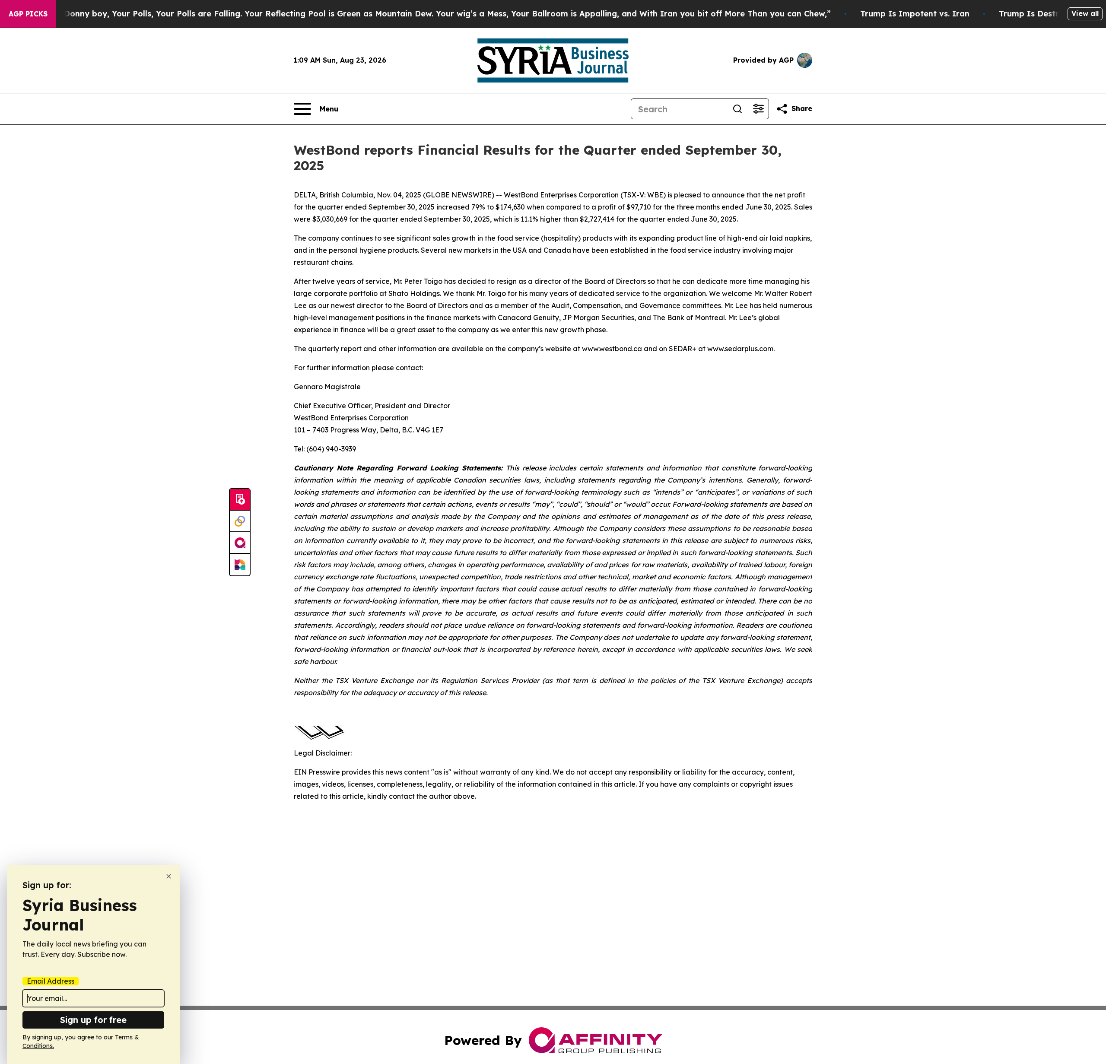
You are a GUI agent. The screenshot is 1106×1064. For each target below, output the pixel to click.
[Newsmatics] (240, 564)
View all (1085, 13)
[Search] (737, 109)
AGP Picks (28, 14)
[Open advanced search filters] (758, 109)
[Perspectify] (240, 521)
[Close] (169, 876)
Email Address (50, 981)
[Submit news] (240, 500)
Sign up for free (93, 1019)
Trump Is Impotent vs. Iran (914, 14)
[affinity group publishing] (240, 543)
